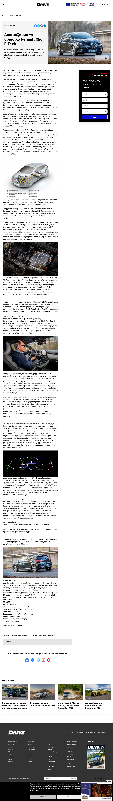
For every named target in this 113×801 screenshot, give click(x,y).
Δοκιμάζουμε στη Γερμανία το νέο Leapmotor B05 (93, 705)
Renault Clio (16, 635)
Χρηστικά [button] (70, 751)
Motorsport (31, 761)
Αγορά (10, 759)
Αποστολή (18, 15)
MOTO (49, 769)
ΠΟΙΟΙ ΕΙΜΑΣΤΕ (70, 732)
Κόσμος (10, 752)
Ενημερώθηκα (70, 796)
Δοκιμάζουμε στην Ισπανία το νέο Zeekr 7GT (42, 704)
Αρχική (4, 15)
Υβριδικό (43, 635)
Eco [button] (49, 742)
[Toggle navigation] (3, 4)
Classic (57, 10)
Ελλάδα (10, 749)
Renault (7, 635)
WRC (29, 759)
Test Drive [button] (31, 742)
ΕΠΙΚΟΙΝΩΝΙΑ (91, 732)
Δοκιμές (10, 15)
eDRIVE (74, 10)
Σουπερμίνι (52, 635)
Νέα (49, 744)
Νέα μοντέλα (11, 744)
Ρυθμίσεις (42, 796)
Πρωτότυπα (11, 747)
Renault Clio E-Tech (30, 635)
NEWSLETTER (81, 732)
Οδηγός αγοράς (71, 744)
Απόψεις (10, 761)
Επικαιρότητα (32, 10)
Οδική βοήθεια (71, 759)
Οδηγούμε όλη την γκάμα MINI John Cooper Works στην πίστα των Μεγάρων (14, 705)
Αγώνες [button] (30, 754)
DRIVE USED (82, 10)
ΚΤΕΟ (69, 756)
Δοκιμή (30, 744)
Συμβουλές (70, 747)
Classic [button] (50, 756)
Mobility (50, 749)
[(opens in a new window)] (100, 4)
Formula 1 (31, 756)
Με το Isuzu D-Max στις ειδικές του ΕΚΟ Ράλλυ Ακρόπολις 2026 (69, 705)
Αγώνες (50, 10)
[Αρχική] (42, 4)
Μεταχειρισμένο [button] (72, 742)
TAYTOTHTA (101, 732)
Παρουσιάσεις (51, 761)
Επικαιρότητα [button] (12, 742)
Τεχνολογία (11, 754)
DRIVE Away (65, 10)
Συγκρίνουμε (31, 749)
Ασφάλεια (11, 756)
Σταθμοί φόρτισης (52, 752)
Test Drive (42, 10)
